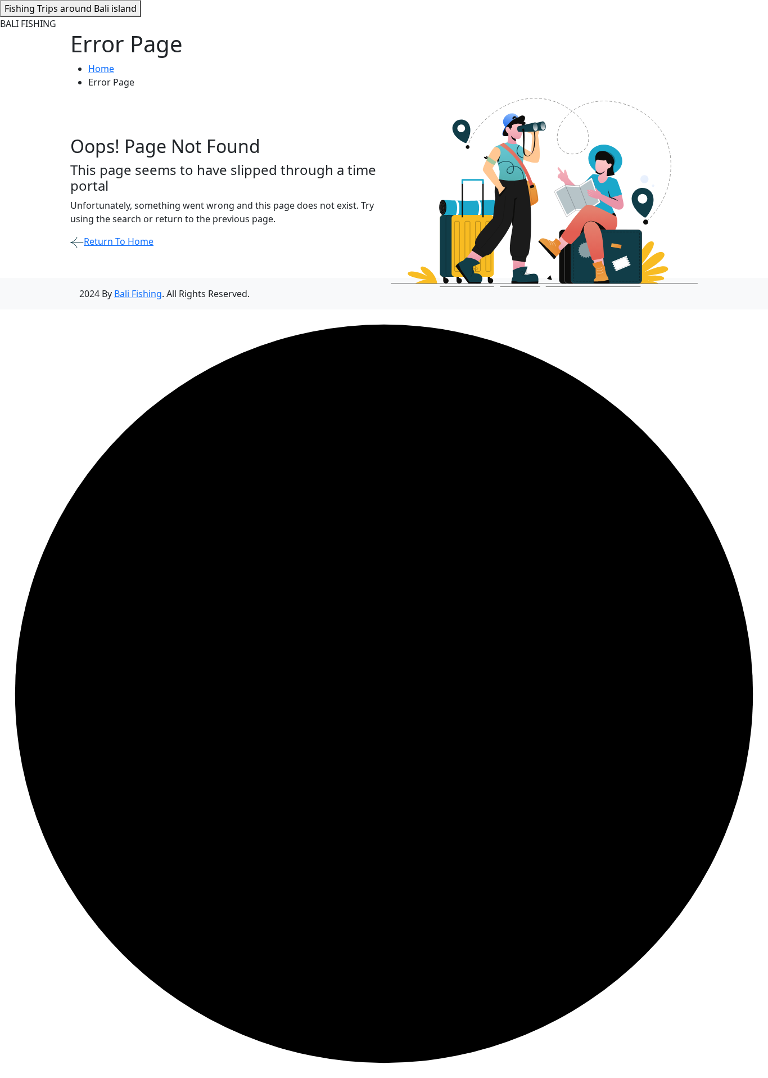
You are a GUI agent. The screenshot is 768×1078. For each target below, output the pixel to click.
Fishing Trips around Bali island (70, 8)
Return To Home (118, 241)
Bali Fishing (138, 294)
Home (101, 68)
